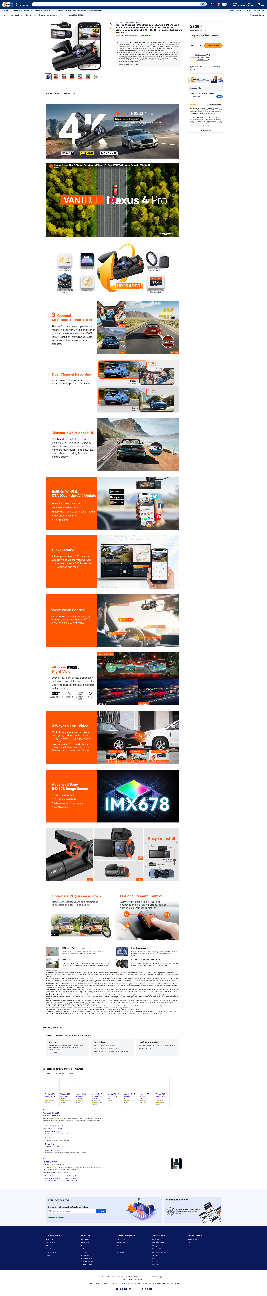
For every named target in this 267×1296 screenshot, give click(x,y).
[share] (111, 24)
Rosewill (190, 1246)
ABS (189, 1243)
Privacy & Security (51, 1252)
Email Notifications (86, 1258)
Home (5, 15)
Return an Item (50, 1246)
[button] (22, 4)
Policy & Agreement (128, 1279)
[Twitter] (121, 1289)
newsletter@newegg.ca (156, 1277)
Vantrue (62, 15)
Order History (85, 1243)
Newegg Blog (121, 1252)
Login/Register (85, 1239)
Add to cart (212, 45)
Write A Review (206, 130)
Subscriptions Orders (87, 1261)
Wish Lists (84, 1252)
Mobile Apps (155, 1264)
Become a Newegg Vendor (160, 1252)
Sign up (101, 1211)
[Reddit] (111, 28)
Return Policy (49, 1249)
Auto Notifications (86, 1264)
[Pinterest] (134, 1289)
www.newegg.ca (166, 1283)
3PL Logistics (156, 1246)
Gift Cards (155, 1261)
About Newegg (121, 1239)
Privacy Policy (139, 1279)
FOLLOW (219, 97)
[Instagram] (125, 1289)
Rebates (154, 1258)
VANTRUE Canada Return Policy (118, 1051)
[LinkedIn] (130, 1289)
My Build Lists (85, 1255)
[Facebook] (117, 1289)
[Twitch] (142, 1289)
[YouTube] (138, 1289)
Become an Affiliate (158, 1249)
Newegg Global (192, 1239)
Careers (119, 1246)
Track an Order (50, 1243)
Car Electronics (31, 15)
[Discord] (146, 1289)
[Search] (203, 4)
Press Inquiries (121, 1243)
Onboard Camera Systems (48, 15)
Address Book (85, 1249)
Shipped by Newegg (158, 1243)
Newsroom (120, 1249)
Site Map (154, 1255)
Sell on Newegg (156, 1239)
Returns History (85, 1246)
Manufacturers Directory (146, 1048)
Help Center (49, 1239)
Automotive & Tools (16, 15)
